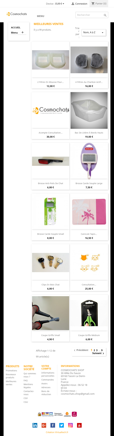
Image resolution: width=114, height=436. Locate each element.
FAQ (26, 380)
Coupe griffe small (50, 335)
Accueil (15, 27)
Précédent (80, 350)
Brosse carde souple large (89, 183)
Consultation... (89, 284)
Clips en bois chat (51, 284)
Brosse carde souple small (50, 234)
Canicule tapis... (89, 234)
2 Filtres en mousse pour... (50, 82)
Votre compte (46, 367)
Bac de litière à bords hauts (89, 132)
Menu (40, 16)
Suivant (98, 353)
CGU (26, 402)
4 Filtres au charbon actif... (89, 82)
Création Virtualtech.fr (57, 432)
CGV (26, 398)
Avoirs (44, 383)
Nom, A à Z (93, 32)
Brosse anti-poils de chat (50, 183)
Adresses (45, 387)
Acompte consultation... (50, 132)
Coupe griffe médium (89, 335)
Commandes (47, 379)
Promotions (11, 370)
